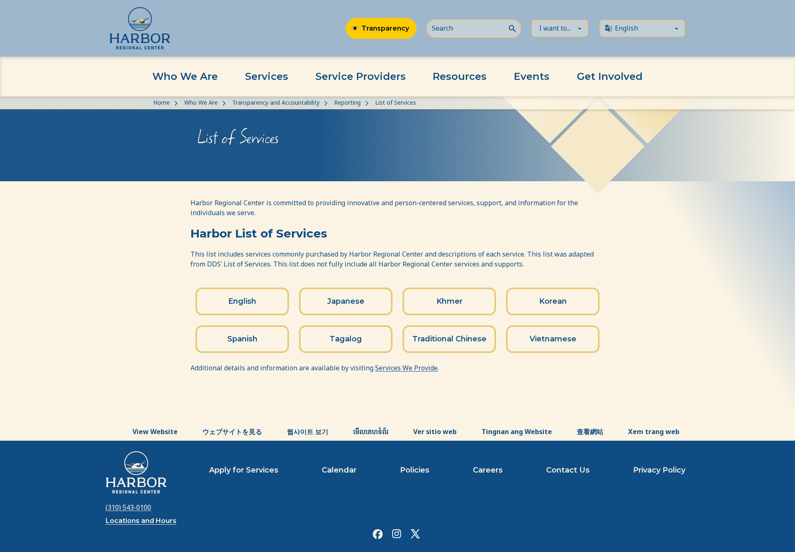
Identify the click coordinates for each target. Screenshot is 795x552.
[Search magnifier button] (512, 28)
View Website (155, 431)
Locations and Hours (141, 521)
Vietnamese (553, 338)
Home (161, 102)
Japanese (345, 301)
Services (266, 76)
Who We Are (185, 76)
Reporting (347, 102)
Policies (414, 470)
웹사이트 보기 (307, 431)
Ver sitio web (435, 431)
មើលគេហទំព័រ (370, 431)
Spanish (242, 338)
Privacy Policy (659, 470)
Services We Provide (406, 367)
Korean (553, 301)
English (242, 301)
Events (531, 76)
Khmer (449, 301)
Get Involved (610, 76)
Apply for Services (243, 470)
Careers (488, 470)
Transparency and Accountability (276, 102)
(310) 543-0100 (128, 507)
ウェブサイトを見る (232, 431)
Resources (460, 76)
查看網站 (590, 431)
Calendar (339, 470)
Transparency (385, 28)
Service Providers (361, 76)
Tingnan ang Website (517, 431)
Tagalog (346, 338)
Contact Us (568, 470)
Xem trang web (653, 431)
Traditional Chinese (449, 338)
